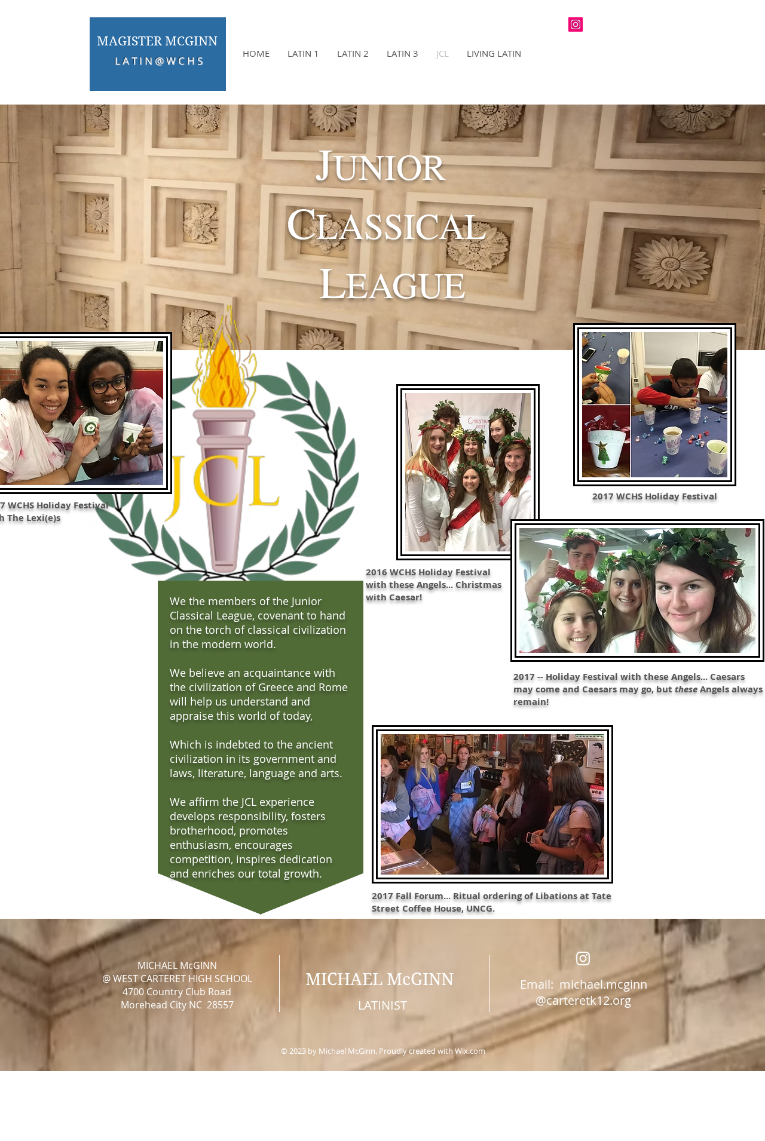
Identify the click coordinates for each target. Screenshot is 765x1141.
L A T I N (135, 61)
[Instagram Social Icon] (575, 24)
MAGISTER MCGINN (157, 41)
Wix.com (470, 1050)
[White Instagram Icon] (583, 958)
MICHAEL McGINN (379, 979)
